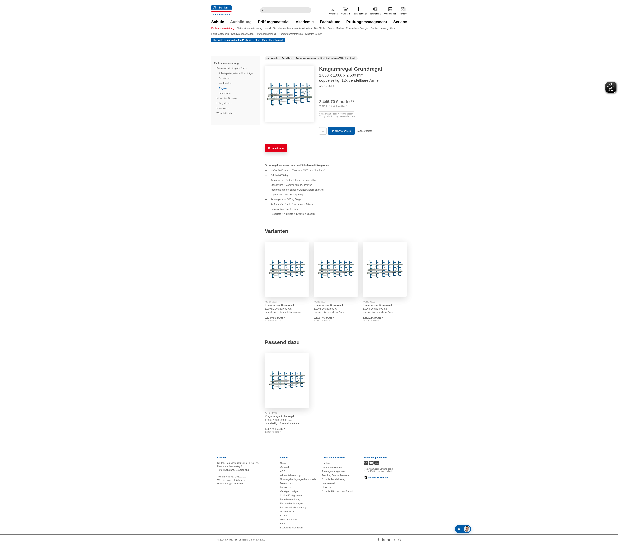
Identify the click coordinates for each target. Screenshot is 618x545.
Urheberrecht (287, 511)
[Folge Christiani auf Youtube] (389, 539)
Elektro (256, 40)
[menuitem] (224, 29)
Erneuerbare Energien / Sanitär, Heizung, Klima (370, 28)
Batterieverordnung (290, 499)
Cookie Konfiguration (291, 495)
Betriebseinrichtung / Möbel (231, 68)
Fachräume (330, 22)
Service (400, 22)
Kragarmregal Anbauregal (279, 416)
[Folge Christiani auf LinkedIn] (383, 539)
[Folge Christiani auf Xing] (394, 539)
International (375, 14)
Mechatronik (276, 40)
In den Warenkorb (341, 130)
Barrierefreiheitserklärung (293, 507)
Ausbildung (241, 22)
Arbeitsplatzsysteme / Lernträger (236, 73)
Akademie (305, 22)
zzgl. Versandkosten (343, 113)
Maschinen (222, 108)
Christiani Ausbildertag (333, 479)
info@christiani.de (234, 483)
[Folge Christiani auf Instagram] (399, 539)
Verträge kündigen (289, 491)
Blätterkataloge (360, 14)
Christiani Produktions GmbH (337, 491)
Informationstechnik (266, 33)
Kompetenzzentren (332, 467)
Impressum (286, 487)
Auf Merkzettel (364, 130)
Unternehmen (390, 14)
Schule (217, 22)
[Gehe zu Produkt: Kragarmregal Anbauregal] (287, 380)
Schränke (224, 78)
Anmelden (333, 14)
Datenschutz (286, 483)
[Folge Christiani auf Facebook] (378, 539)
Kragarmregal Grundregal (279, 305)
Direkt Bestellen (288, 519)
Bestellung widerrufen (291, 527)
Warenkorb (345, 14)
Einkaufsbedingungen (291, 503)
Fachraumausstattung (222, 28)
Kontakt (284, 515)
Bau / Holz (319, 28)
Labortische (225, 93)
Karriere (403, 14)
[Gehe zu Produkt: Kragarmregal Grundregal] (287, 269)
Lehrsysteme (223, 103)
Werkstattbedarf (225, 113)
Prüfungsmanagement (366, 22)
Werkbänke (225, 83)
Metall (267, 28)
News (283, 463)
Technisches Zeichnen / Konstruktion (292, 28)
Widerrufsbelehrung (290, 475)
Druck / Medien (336, 28)
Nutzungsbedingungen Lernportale (298, 479)
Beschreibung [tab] (276, 148)
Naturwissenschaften (242, 33)
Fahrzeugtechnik (220, 33)
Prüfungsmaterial (274, 22)
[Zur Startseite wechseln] (221, 7)
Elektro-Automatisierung (249, 28)
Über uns (327, 487)
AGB (282, 471)
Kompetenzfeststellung (291, 33)
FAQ (282, 523)
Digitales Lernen (313, 33)
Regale (223, 88)
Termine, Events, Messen (335, 475)
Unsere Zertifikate (378, 477)
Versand (284, 467)
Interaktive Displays (227, 98)
